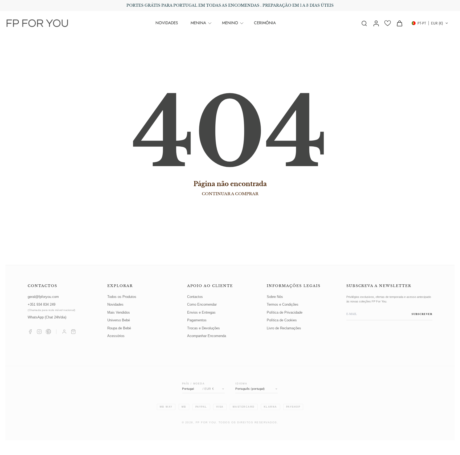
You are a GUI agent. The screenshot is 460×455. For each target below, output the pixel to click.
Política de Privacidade (284, 312)
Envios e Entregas (201, 312)
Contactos (195, 297)
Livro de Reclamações (284, 328)
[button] (429, 23)
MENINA (198, 23)
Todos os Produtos (121, 297)
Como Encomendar (202, 304)
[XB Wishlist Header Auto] (387, 23)
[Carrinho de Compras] (73, 331)
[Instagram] (39, 331)
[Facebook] (30, 331)
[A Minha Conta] (64, 331)
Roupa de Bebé (119, 328)
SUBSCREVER (422, 314)
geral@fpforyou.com (43, 297)
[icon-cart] (399, 23)
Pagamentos (197, 320)
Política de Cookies (282, 320)
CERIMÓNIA (265, 23)
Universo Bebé (118, 320)
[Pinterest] (48, 331)
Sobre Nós (275, 297)
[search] (364, 23)
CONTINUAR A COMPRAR (230, 193)
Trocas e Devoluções (203, 328)
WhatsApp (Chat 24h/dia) (47, 317)
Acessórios (116, 336)
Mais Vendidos (118, 312)
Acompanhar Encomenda (206, 336)
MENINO (230, 23)
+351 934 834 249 (51, 307)
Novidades (115, 304)
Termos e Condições (282, 304)
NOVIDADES (166, 23)
